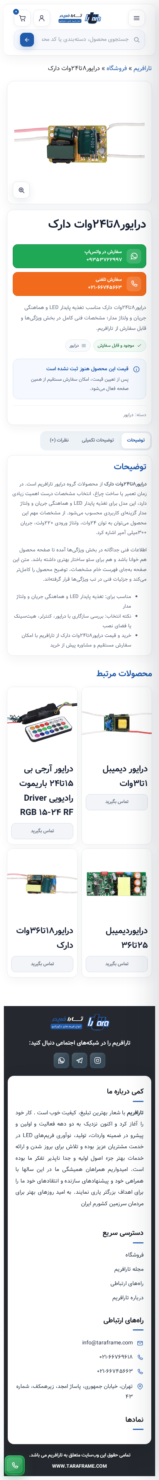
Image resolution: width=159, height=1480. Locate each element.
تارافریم (143, 68)
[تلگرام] (79, 1060)
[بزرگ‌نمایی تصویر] (21, 189)
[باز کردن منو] (136, 18)
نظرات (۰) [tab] (59, 440)
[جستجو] (27, 40)
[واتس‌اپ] (61, 1060)
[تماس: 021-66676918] (15, 1465)
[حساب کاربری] (41, 18)
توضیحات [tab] (136, 440)
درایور (128, 415)
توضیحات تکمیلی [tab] (98, 440)
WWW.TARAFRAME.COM (79, 1466)
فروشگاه (117, 68)
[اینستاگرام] (97, 1060)
